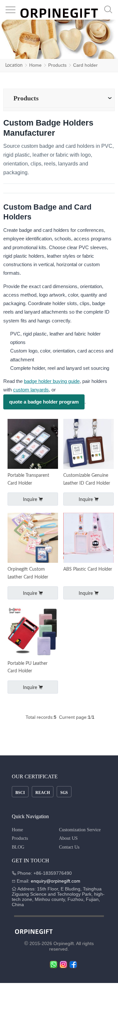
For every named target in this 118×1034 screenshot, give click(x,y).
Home (35, 65)
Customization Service (80, 829)
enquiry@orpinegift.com (55, 881)
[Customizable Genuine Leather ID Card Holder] (88, 444)
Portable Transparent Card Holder (28, 479)
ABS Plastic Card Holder (87, 569)
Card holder (85, 65)
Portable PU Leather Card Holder (28, 667)
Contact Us (69, 847)
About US (68, 838)
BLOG (18, 847)
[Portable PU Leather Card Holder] (33, 632)
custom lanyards (31, 389)
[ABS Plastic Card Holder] (88, 538)
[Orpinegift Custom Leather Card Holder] (33, 538)
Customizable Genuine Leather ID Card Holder (86, 479)
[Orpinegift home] (59, 13)
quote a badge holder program (44, 402)
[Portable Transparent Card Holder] (33, 444)
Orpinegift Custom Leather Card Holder (28, 573)
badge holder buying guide (52, 381)
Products (57, 65)
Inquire (30, 499)
